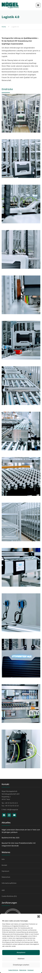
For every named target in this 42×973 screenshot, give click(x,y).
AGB (3, 890)
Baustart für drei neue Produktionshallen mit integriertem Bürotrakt (19, 844)
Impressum (30, 970)
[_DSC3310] (21, 522)
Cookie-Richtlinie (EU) (9, 896)
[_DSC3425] (21, 703)
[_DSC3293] (21, 612)
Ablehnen (21, 959)
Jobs (3, 859)
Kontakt (4, 865)
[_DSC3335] (21, 476)
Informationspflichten (9, 883)
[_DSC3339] (21, 431)
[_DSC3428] (21, 749)
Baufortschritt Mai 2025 (10, 838)
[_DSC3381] (21, 294)
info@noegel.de (12, 810)
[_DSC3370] (21, 204)
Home (4, 27)
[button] (39, 916)
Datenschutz (22, 970)
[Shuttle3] (21, 113)
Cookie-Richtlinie (13, 970)
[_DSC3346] (21, 385)
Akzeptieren (21, 952)
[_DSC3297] (21, 567)
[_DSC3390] (21, 249)
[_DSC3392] (21, 158)
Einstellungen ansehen (21, 965)
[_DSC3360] (21, 340)
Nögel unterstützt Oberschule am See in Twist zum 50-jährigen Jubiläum (21, 831)
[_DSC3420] (21, 658)
